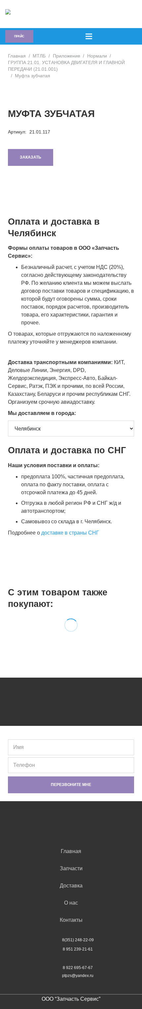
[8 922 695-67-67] (56, 967)
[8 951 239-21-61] (56, 949)
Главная (17, 55)
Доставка (71, 885)
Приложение (66, 55)
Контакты (71, 920)
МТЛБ (39, 55)
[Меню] (88, 36)
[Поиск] (89, 14)
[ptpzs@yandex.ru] (55, 975)
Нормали (97, 55)
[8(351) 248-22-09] (55, 940)
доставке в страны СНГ (70, 533)
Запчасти (71, 868)
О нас (71, 903)
